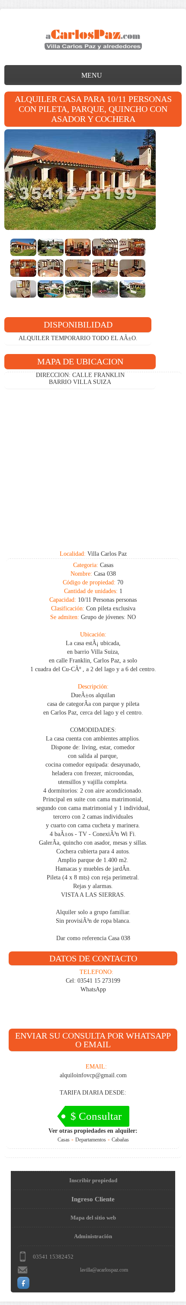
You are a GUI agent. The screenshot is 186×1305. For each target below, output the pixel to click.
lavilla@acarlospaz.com (104, 1270)
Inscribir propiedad (93, 1180)
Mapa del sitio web (93, 1217)
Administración (93, 1236)
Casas (64, 1140)
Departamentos (90, 1140)
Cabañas (120, 1140)
